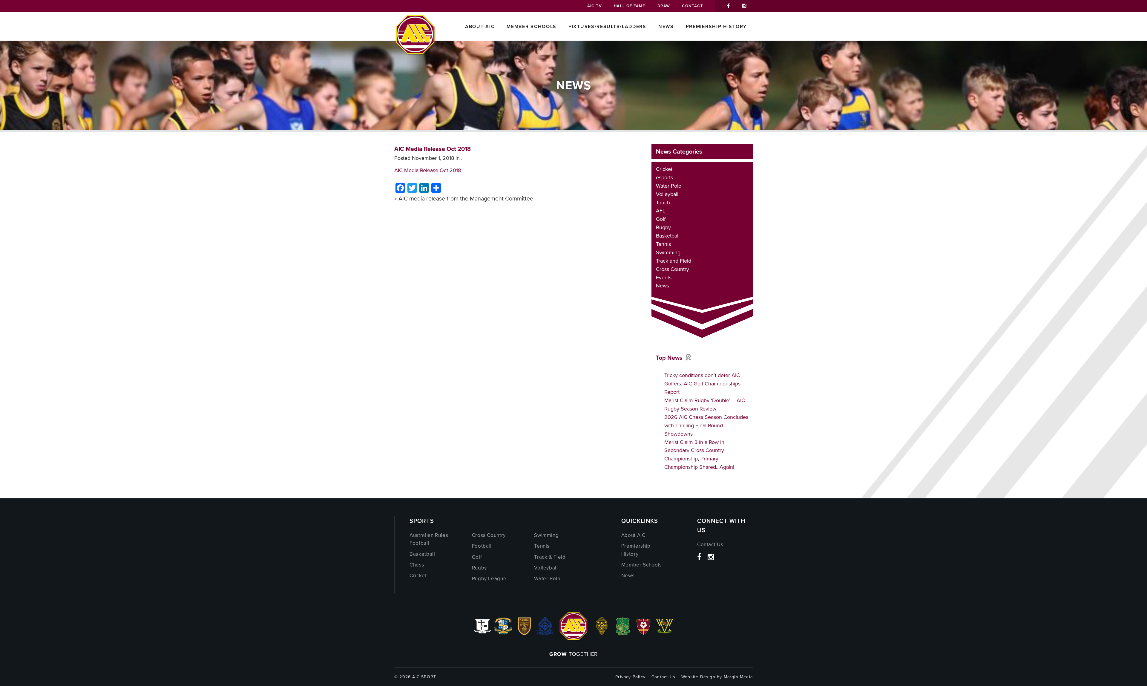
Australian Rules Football (429, 539)
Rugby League (489, 578)
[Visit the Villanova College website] (665, 633)
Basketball (668, 236)
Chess (417, 565)
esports (664, 177)
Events (663, 277)
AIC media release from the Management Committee (465, 198)
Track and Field (673, 261)
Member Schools (531, 26)
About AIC (480, 26)
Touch (663, 202)
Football (482, 546)
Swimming (668, 252)
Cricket (664, 169)
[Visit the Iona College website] (482, 633)
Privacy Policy (630, 677)
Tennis (663, 244)
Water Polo (668, 186)
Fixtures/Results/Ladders (607, 26)
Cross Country (672, 269)
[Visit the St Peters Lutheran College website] (643, 633)
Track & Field (549, 557)
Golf (660, 219)
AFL (660, 211)
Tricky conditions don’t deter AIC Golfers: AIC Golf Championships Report (702, 383)
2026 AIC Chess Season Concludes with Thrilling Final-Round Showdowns (706, 425)
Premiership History (716, 26)
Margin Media (738, 677)
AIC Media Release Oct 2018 (432, 148)
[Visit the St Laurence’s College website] (602, 633)
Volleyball (667, 194)
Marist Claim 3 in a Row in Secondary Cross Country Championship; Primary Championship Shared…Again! (699, 454)
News (666, 26)
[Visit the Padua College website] (524, 633)
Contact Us (710, 544)
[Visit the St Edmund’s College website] (545, 633)
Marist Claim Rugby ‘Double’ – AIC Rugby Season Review (704, 404)
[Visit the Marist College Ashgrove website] (503, 633)
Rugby (663, 227)
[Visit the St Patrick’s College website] (623, 633)
